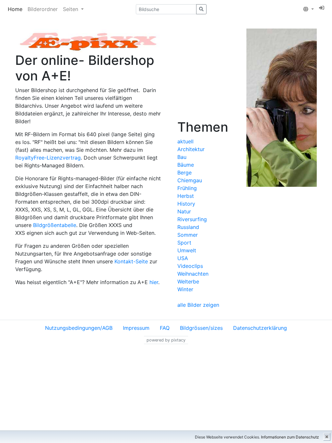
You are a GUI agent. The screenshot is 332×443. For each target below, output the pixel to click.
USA (182, 258)
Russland (188, 227)
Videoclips (190, 266)
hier (153, 282)
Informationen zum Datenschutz (290, 437)
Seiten (71, 9)
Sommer (187, 235)
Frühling (187, 188)
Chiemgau (189, 180)
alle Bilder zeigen (198, 305)
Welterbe (188, 281)
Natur (184, 211)
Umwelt (186, 250)
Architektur (191, 149)
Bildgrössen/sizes (201, 328)
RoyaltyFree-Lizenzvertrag (48, 157)
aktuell (185, 141)
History (186, 203)
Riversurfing (192, 219)
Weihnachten (192, 273)
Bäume (185, 165)
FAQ (165, 328)
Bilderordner (43, 9)
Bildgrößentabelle (54, 225)
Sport (184, 242)
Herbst (185, 196)
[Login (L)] (321, 8)
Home (15, 9)
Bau (181, 157)
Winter (185, 289)
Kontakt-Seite (131, 261)
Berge (184, 172)
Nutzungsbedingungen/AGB (79, 328)
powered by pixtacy (166, 340)
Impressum (136, 328)
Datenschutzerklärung (260, 328)
